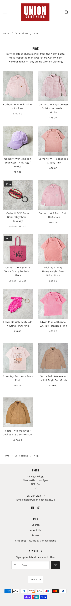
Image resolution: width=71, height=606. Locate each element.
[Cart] (66, 12)
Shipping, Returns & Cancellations (35, 540)
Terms (35, 535)
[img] (32, 507)
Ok (55, 565)
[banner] (35, 11)
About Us (35, 530)
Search (36, 524)
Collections (21, 33)
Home (6, 33)
